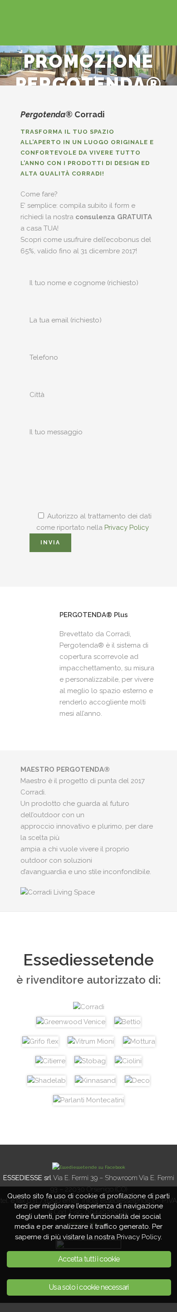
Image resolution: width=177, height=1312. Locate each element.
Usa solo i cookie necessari (88, 1287)
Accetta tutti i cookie (88, 1259)
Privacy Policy (126, 527)
